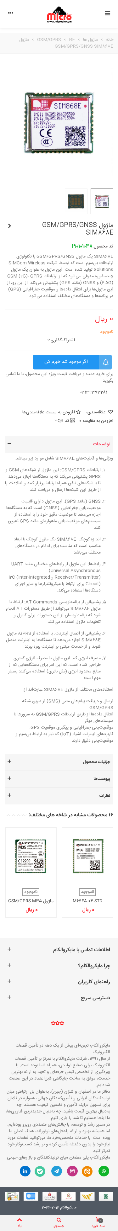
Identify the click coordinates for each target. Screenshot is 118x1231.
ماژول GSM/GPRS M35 (30, 901)
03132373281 (93, 392)
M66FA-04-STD (87, 901)
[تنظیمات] (11, 14)
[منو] (107, 14)
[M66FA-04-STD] (87, 856)
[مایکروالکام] (59, 14)
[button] (59, 444)
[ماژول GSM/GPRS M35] (31, 856)
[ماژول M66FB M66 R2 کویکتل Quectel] (9, 226)
